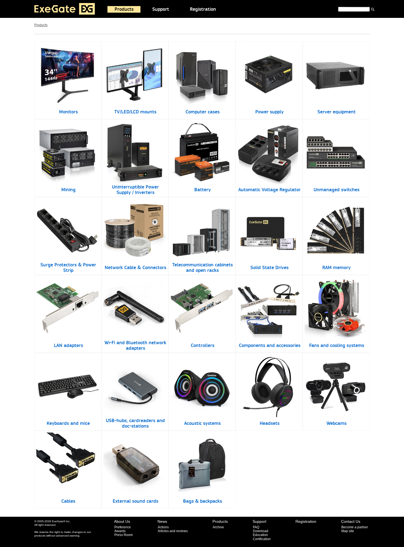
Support (160, 9)
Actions (163, 527)
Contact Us (350, 521)
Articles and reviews (173, 531)
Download (260, 531)
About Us (122, 521)
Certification (262, 539)
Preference (122, 527)
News (162, 521)
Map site (347, 531)
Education (260, 535)
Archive (218, 527)
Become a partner (354, 527)
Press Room (123, 535)
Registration (203, 9)
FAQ (256, 527)
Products (124, 9)
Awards (120, 531)
